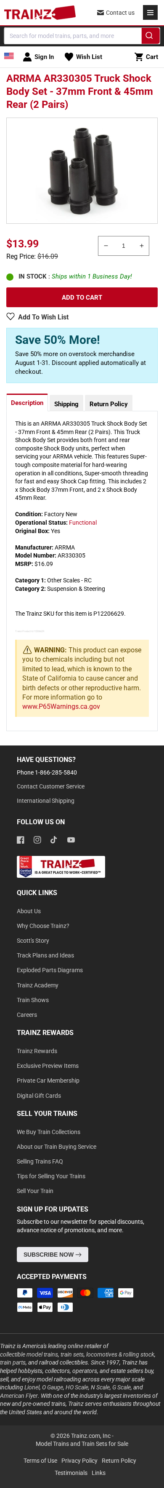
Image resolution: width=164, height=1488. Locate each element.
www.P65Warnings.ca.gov (61, 706)
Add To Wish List (43, 317)
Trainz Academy (37, 985)
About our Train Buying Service (56, 1146)
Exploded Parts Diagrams (50, 970)
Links (99, 1472)
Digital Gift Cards (39, 1095)
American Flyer (19, 1395)
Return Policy (109, 404)
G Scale (121, 1387)
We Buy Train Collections (48, 1132)
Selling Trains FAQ (40, 1161)
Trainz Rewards (37, 1051)
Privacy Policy (79, 1460)
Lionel (32, 1387)
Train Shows (33, 1000)
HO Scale (77, 1387)
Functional (83, 522)
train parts (13, 1362)
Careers (27, 1014)
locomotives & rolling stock (120, 1354)
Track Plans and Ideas (45, 955)
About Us (29, 911)
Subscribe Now (49, 1254)
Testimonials (71, 1472)
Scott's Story (33, 940)
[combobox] (82, 35)
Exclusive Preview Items (48, 1065)
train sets (72, 1354)
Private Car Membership (48, 1080)
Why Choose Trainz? (43, 925)
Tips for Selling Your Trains (51, 1176)
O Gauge (52, 1387)
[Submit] (150, 37)
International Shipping (45, 800)
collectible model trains (29, 1354)
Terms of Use (40, 1460)
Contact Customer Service (51, 786)
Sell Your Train (35, 1191)
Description (27, 403)
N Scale (100, 1387)
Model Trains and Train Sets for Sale (82, 1443)
